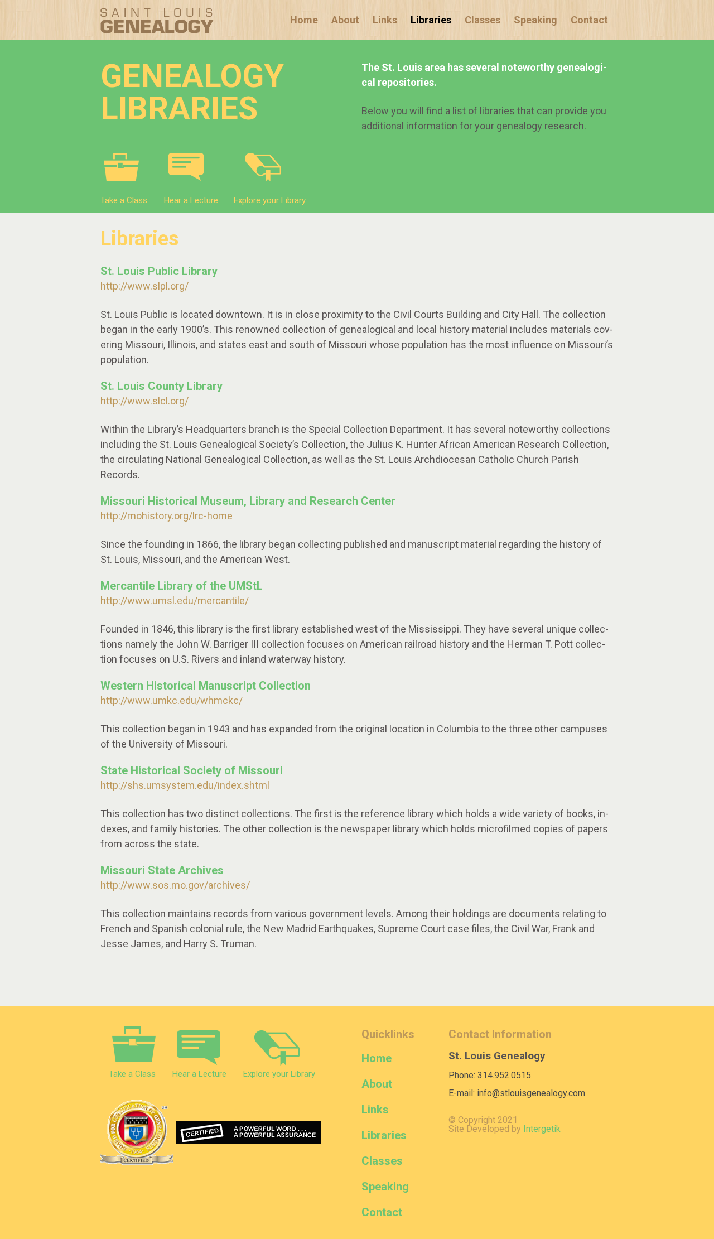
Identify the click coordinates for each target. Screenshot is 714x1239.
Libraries (431, 20)
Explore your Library (270, 200)
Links (385, 20)
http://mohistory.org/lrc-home (166, 516)
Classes (482, 20)
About (345, 20)
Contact (589, 20)
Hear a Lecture (191, 200)
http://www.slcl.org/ (144, 401)
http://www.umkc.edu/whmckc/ (171, 700)
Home (304, 20)
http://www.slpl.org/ (144, 286)
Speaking (535, 20)
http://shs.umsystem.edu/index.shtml (184, 785)
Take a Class (123, 200)
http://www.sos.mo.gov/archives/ (175, 885)
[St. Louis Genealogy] (157, 20)
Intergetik (542, 1129)
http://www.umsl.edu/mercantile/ (174, 600)
